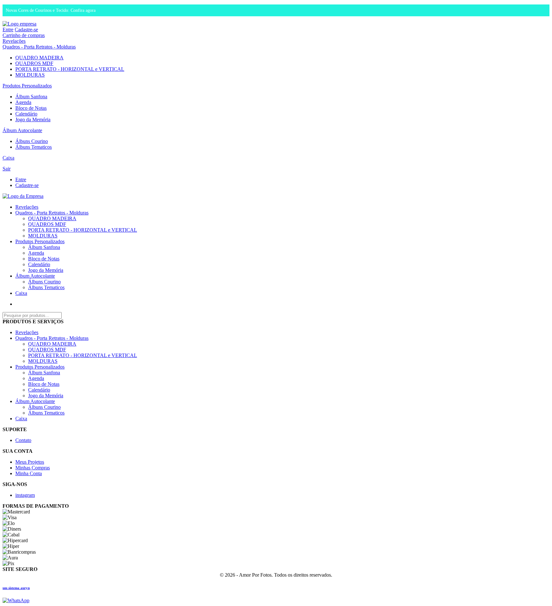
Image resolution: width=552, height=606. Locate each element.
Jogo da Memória (32, 119)
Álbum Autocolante (22, 130)
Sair (7, 168)
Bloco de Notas (31, 108)
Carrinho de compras (24, 35)
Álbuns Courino (31, 141)
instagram (25, 495)
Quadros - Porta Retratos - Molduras (39, 46)
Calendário (26, 113)
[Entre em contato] (16, 600)
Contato (23, 440)
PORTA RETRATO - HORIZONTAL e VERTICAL (69, 69)
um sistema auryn (16, 588)
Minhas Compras (32, 467)
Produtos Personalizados (27, 85)
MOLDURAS (30, 75)
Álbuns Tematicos (33, 147)
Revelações (14, 41)
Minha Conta (28, 473)
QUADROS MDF (34, 63)
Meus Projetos (29, 462)
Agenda (23, 102)
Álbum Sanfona (31, 96)
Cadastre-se (26, 29)
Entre (8, 29)
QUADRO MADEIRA (39, 57)
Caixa (8, 158)
